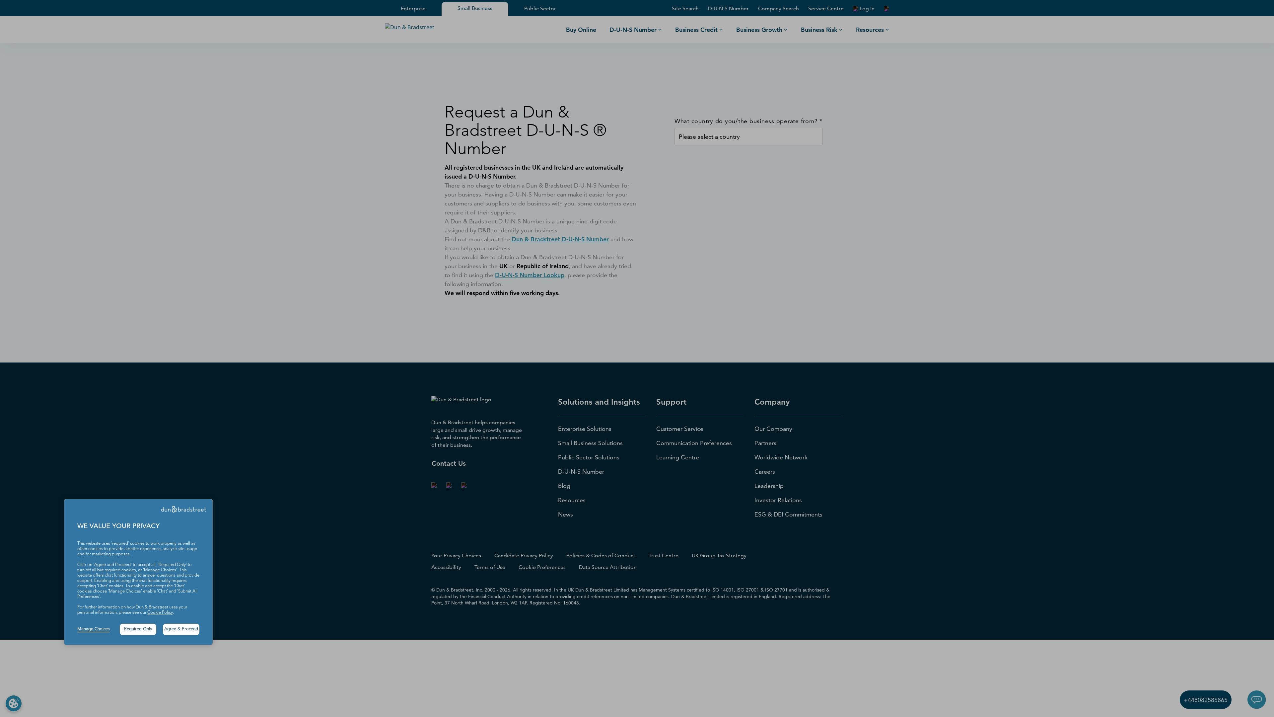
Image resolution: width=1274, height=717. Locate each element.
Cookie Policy (160, 612)
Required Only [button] (138, 629)
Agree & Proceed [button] (181, 629)
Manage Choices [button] (93, 629)
